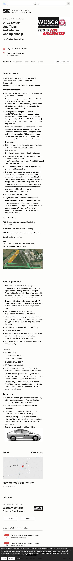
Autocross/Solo (16, 10)
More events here (37, 452)
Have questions (64, 61)
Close (18, 558)
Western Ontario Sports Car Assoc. (22, 12)
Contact (10, 518)
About (28, 518)
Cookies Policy (45, 553)
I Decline (11, 558)
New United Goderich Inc (13, 39)
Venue (33, 62)
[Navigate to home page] (4, 3)
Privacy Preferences (31, 554)
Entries (26, 62)
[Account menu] (68, 3)
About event (7, 62)
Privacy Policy (55, 553)
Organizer (40, 62)
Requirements (17, 62)
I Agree (4, 558)
